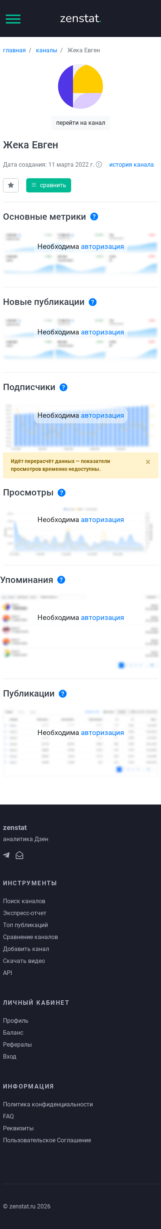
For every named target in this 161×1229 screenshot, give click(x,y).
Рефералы (17, 1044)
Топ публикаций (25, 925)
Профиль (15, 1020)
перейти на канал (80, 122)
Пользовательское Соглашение (47, 1140)
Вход (9, 1056)
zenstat (80, 18)
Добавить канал (26, 948)
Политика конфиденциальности (48, 1104)
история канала (131, 164)
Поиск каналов (24, 901)
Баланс (13, 1032)
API (7, 972)
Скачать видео (24, 960)
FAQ (8, 1116)
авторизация (102, 246)
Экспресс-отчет (24, 913)
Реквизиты (18, 1128)
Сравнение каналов (30, 937)
